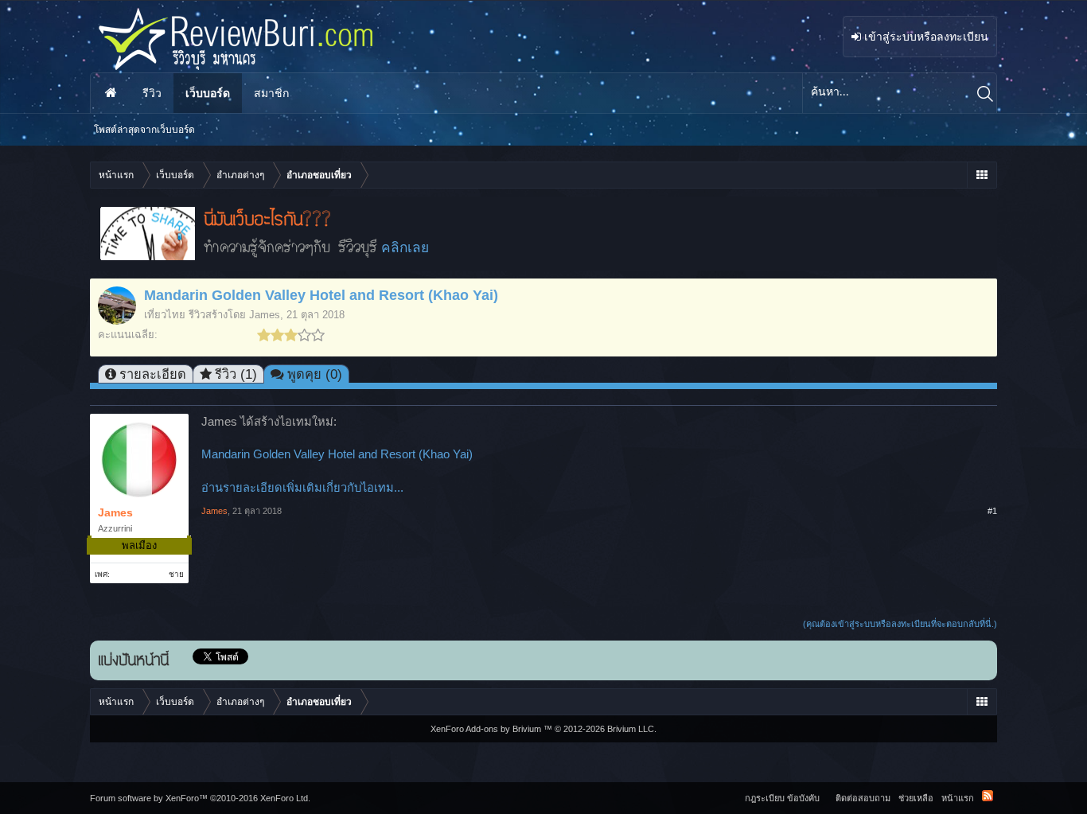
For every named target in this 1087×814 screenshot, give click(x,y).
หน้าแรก (111, 93)
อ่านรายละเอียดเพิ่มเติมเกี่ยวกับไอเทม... (302, 487)
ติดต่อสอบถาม (863, 798)
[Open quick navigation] (981, 175)
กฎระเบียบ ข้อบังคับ (782, 798)
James (264, 315)
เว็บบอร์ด (207, 93)
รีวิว (152, 93)
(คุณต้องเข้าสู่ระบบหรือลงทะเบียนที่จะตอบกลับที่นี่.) (900, 624)
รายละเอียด (152, 374)
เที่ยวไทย (164, 315)
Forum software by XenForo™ (200, 798)
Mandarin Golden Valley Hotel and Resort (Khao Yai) (337, 454)
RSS (987, 795)
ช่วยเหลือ (915, 798)
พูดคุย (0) (314, 374)
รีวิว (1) (236, 374)
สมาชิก (271, 93)
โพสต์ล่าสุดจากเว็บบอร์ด (144, 129)
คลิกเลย (405, 247)
